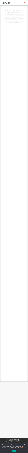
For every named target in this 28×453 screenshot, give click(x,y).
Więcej (13, 26)
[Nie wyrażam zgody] (26, 448)
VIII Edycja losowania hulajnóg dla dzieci (13, 54)
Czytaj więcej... (4, 55)
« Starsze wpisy (3, 375)
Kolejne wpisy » (24, 375)
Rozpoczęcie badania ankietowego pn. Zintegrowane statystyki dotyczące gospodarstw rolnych (12, 174)
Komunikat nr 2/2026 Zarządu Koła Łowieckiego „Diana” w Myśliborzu (11, 366)
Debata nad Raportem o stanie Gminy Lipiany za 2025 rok (12, 144)
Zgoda (14, 451)
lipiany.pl (19, 442)
